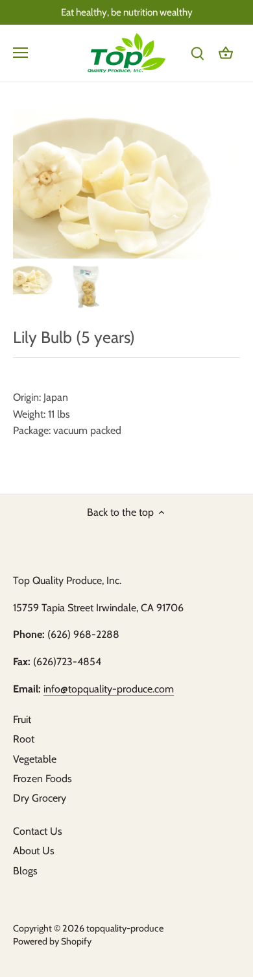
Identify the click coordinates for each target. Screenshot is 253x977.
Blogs (25, 871)
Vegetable (34, 759)
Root (23, 739)
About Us (33, 850)
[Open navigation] (20, 52)
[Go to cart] (226, 53)
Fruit (22, 719)
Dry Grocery (39, 798)
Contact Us (37, 831)
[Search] (197, 53)
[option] (35, 279)
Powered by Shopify (52, 941)
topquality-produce (124, 928)
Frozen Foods (42, 778)
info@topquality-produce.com (108, 689)
